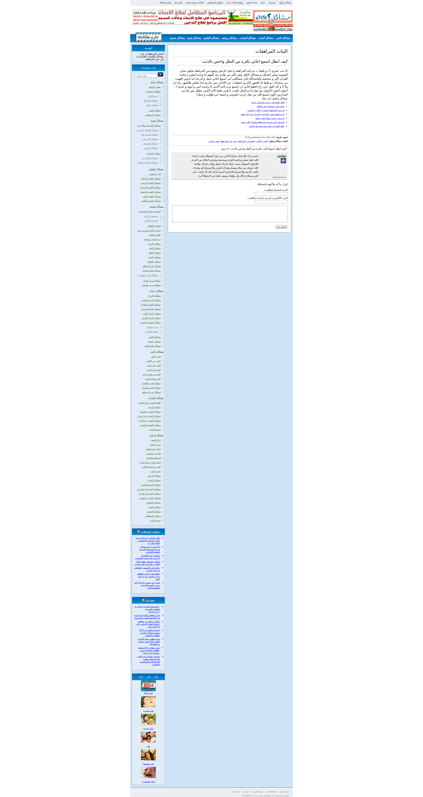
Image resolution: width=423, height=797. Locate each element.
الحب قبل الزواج (153, 370)
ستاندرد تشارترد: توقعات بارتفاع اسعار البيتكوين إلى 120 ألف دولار (148, 624)
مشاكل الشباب (247, 38)
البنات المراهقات (153, 449)
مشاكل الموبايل (153, 153)
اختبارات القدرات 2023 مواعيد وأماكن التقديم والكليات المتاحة (149, 633)
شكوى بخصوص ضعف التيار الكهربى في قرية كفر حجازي (147, 562)
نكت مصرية (148, 711)
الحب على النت (154, 365)
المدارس (251, 141)
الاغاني (259, 141)
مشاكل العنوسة (154, 511)
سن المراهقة (226, 141)
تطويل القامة (155, 235)
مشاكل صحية (177, 38)
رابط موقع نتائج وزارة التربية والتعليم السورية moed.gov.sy (147, 609)
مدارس (211, 141)
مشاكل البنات (265, 38)
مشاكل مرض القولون (151, 285)
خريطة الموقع (284, 792)
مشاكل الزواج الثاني (152, 313)
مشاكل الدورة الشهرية (148, 275)
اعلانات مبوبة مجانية (195, 2)
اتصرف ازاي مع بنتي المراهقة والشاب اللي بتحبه (262, 122)
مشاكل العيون (154, 257)
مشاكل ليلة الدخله (153, 346)
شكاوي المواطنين (215, 2)
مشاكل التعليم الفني (152, 196)
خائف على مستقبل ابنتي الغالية (270, 106)
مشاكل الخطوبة (153, 502)
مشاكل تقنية (194, 38)
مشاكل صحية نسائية (152, 270)
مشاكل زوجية (229, 38)
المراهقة (242, 141)
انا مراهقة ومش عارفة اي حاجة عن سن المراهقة (262, 114)
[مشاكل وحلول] (273, 30)
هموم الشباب (155, 429)
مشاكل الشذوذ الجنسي (150, 425)
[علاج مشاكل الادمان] (193, 24)
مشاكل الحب (283, 38)
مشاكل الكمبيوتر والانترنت (149, 125)
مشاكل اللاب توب (150, 139)
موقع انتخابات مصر (234, 2)
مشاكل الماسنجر (150, 143)
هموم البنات (155, 520)
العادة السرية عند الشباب (149, 403)
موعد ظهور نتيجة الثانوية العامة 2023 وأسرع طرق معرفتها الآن (149, 641)
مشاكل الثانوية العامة (151, 201)
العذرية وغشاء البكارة (151, 467)
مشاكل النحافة (154, 261)
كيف (217, 141)
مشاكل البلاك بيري (149, 158)
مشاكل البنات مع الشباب (150, 498)
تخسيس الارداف (150, 216)
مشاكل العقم (155, 337)
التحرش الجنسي (153, 453)
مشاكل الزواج (154, 407)
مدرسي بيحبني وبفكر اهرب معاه (270, 118)
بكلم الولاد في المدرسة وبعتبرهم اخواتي (266, 126)
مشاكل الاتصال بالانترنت (147, 130)
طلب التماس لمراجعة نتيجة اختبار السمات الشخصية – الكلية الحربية (147, 540)
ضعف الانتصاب (151, 331)
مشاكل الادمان (154, 244)
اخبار (263, 2)
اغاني (265, 141)
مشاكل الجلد (155, 248)
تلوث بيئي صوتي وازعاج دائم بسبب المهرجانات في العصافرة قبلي (147, 585)
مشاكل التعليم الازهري (151, 183)
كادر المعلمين (155, 174)
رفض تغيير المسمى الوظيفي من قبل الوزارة (147, 569)
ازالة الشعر (156, 440)
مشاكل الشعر (154, 507)
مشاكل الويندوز (151, 148)
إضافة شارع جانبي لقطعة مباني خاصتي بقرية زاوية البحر (148, 576)
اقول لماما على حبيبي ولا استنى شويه (267, 102)
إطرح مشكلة (165, 2)
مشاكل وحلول (285, 2)
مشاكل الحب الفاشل (151, 383)
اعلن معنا (178, 2)
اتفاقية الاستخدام (271, 792)
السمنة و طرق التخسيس (150, 211)
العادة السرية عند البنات (150, 462)
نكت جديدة (148, 728)
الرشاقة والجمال (153, 458)
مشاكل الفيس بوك (149, 134)
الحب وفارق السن (153, 379)
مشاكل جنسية (154, 341)
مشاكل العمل (155, 110)
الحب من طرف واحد (152, 374)
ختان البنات (156, 471)
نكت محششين (148, 781)
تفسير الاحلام (155, 87)
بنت (235, 141)
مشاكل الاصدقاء (151, 100)
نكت (148, 746)
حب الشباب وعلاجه (152, 239)
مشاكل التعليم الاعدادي (150, 187)
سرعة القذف (152, 327)
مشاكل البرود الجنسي (151, 300)
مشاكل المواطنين (153, 115)
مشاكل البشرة (154, 480)
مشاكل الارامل (154, 476)
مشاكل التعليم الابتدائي (150, 178)
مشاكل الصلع (155, 253)
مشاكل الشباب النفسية (150, 411)
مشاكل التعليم (211, 38)
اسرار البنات (155, 444)
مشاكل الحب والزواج (151, 388)
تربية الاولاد (153, 96)
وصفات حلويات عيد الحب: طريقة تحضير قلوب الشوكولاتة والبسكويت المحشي (148, 660)
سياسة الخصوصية (257, 792)
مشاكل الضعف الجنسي (150, 322)
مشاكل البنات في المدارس (149, 489)
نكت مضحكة (148, 764)
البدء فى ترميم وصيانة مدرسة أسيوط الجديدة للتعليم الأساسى (149, 549)
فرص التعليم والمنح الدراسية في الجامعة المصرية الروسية (147, 616)
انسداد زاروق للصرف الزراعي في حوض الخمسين (147, 556)
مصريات (272, 2)
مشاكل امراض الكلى (151, 266)
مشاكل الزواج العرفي (151, 318)
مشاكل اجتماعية (153, 91)
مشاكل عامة (283, 46)
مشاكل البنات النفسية (151, 485)
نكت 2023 (148, 693)
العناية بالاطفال (154, 226)
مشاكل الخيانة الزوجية (151, 309)
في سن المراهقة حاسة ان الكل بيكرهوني (265, 110)
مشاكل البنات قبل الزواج (150, 493)
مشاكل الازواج (154, 295)
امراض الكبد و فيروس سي (149, 230)
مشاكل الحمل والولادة (151, 304)
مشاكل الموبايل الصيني (147, 162)
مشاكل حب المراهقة (151, 392)
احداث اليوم (252, 2)
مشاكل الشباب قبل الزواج (149, 416)
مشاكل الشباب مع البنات (150, 420)
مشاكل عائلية (152, 105)
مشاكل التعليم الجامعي (150, 192)
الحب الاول (156, 356)
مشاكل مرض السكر (152, 280)
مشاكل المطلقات (153, 516)
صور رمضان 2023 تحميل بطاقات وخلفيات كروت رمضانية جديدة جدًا (149, 650)
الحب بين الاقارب (153, 361)
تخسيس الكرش (151, 220)
